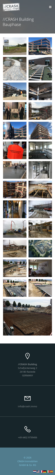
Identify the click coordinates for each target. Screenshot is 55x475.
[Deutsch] (44, 471)
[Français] (41, 471)
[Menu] (50, 7)
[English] (38, 471)
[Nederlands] (34, 471)
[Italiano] (48, 471)
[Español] (51, 471)
